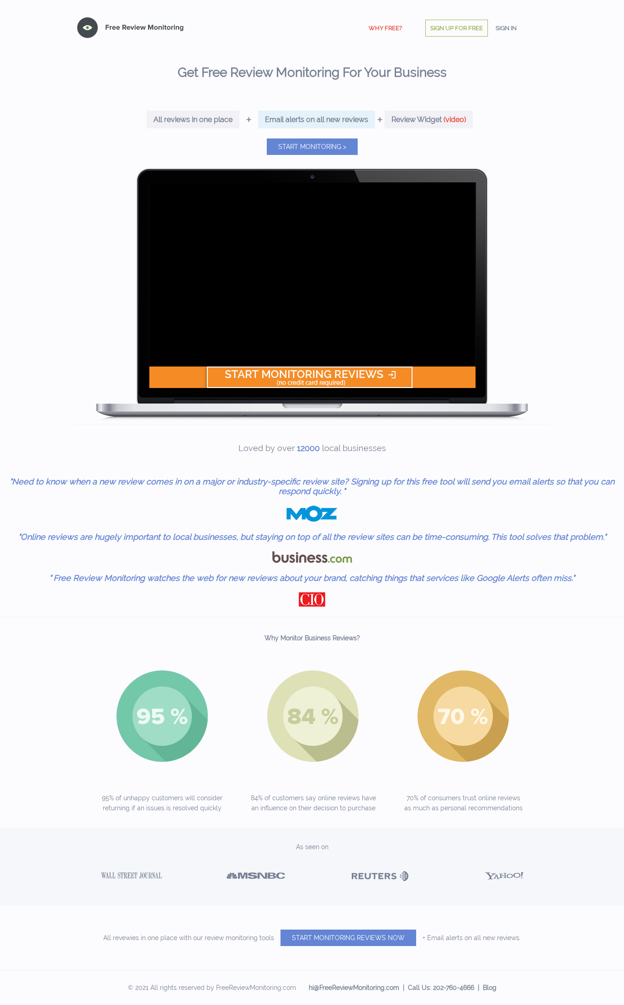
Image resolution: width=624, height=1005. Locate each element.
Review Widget (428, 119)
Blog (490, 987)
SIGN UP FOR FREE (456, 28)
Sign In (506, 28)
